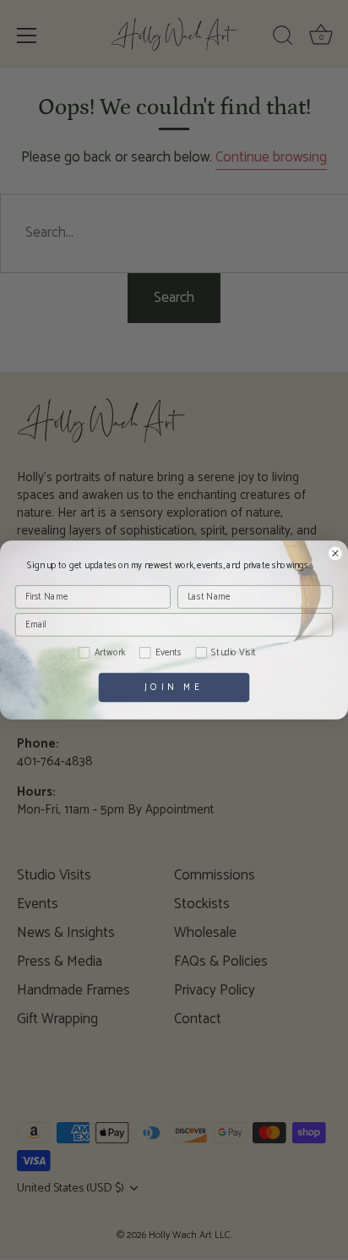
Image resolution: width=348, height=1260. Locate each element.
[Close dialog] (335, 553)
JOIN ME (173, 687)
